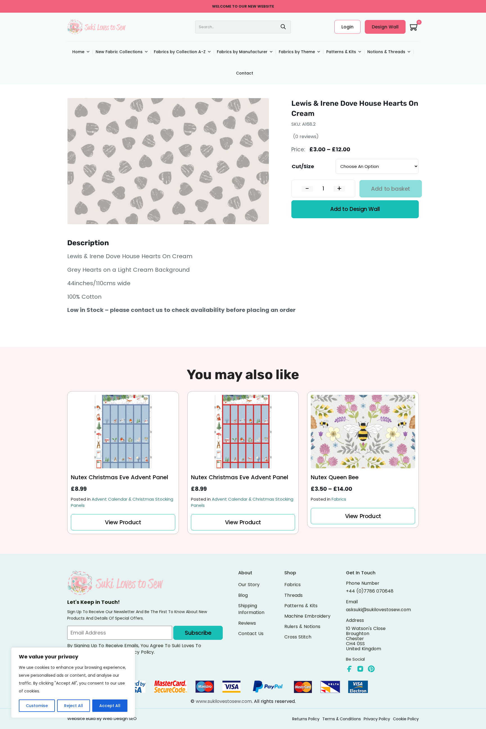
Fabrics (339, 499)
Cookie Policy (406, 719)
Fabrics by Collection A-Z (180, 52)
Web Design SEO (120, 718)
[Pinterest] (371, 668)
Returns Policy (306, 719)
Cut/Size (303, 166)
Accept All (109, 705)
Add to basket (390, 189)
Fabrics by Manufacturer (242, 52)
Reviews (247, 623)
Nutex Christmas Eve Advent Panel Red (239, 478)
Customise (37, 705)
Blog (243, 595)
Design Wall (385, 27)
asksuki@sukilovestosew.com (378, 609)
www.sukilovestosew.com (224, 701)
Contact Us (251, 633)
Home (78, 52)
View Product (123, 522)
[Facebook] (349, 668)
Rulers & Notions (302, 626)
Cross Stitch (297, 637)
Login (347, 27)
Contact (244, 73)
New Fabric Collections (119, 52)
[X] (360, 668)
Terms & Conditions (341, 719)
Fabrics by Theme (297, 52)
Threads (293, 595)
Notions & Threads (386, 52)
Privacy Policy (377, 719)
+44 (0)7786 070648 (369, 591)
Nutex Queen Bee (335, 477)
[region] (73, 682)
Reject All (73, 705)
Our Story (249, 584)
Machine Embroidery (307, 616)
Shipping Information (251, 609)
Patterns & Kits (341, 52)
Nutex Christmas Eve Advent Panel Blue (119, 478)
